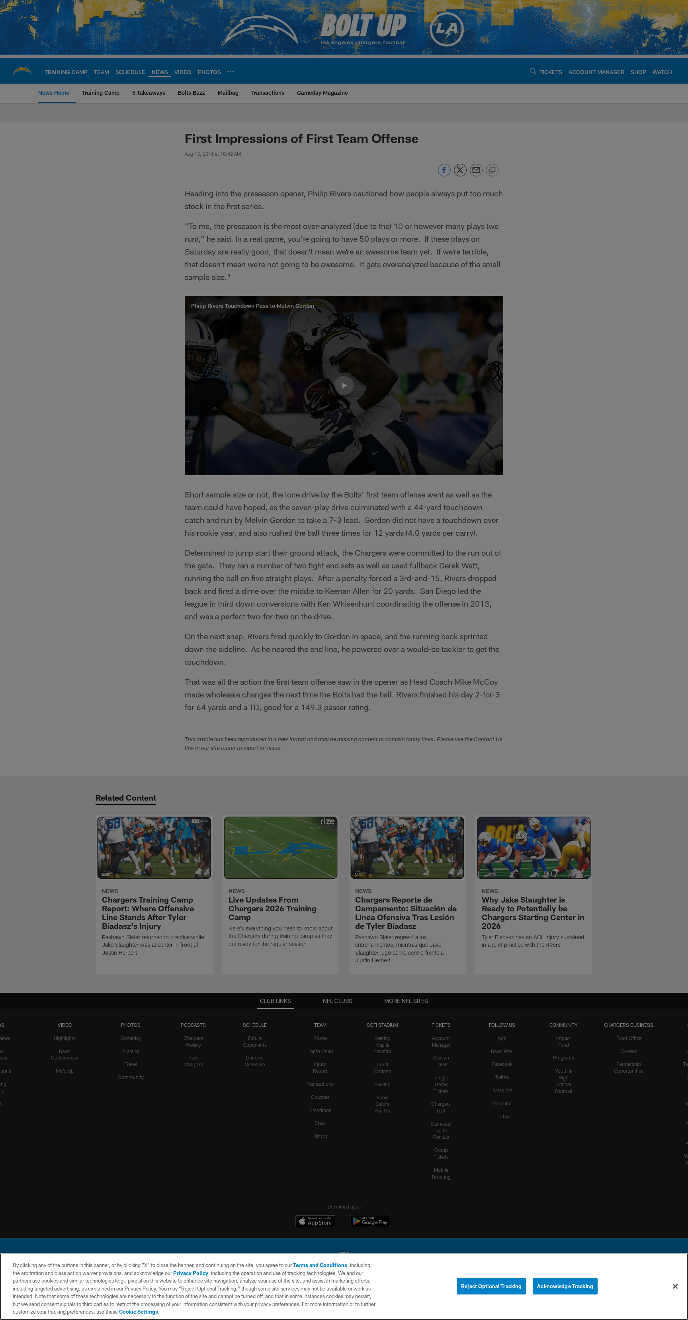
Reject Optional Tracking (491, 1286)
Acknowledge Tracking (565, 1286)
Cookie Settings (138, 1311)
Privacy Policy (190, 1273)
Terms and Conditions (320, 1265)
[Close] (675, 1286)
